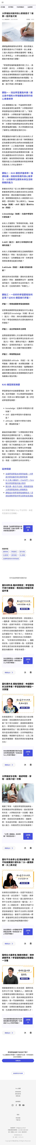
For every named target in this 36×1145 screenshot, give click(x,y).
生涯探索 (30, 7)
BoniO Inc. (16, 1141)
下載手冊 (18, 1120)
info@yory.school (21, 1128)
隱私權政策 (18, 1094)
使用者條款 (18, 1091)
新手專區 (10, 7)
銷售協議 (18, 1096)
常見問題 (18, 1118)
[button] (6, 551)
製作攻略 (2, 7)
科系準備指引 (20, 7)
